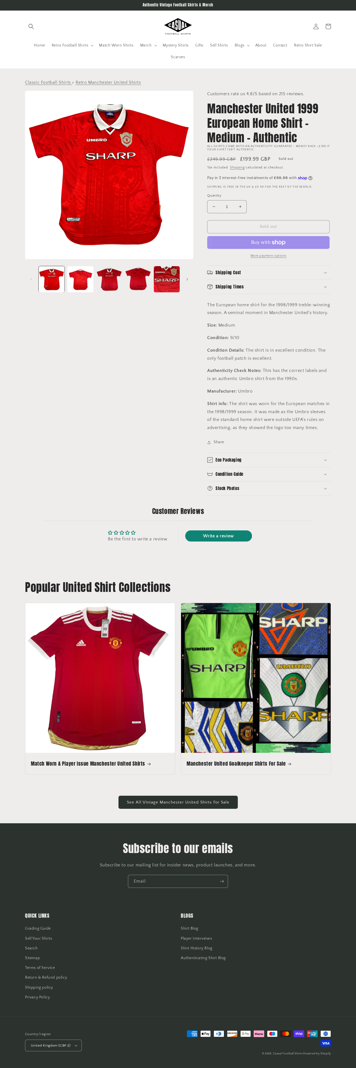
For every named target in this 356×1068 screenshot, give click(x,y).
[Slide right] (187, 279)
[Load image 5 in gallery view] (167, 279)
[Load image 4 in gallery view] (138, 279)
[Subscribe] (222, 881)
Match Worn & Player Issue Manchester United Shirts (88, 763)
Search (31, 948)
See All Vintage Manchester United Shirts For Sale (178, 802)
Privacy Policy (37, 997)
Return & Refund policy (46, 977)
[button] (31, 26)
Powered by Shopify (317, 1053)
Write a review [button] (218, 535)
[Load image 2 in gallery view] (80, 279)
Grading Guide (38, 928)
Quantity (214, 195)
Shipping (237, 167)
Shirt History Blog (196, 948)
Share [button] (219, 442)
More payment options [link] (268, 256)
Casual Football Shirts (288, 1053)
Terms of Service (40, 968)
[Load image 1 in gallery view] (52, 279)
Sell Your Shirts (38, 938)
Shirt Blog (189, 928)
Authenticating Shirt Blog (203, 958)
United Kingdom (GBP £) (51, 1045)
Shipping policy (39, 987)
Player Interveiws (196, 938)
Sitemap (32, 958)
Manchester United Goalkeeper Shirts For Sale (236, 763)
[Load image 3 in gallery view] (109, 279)
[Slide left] (31, 279)
